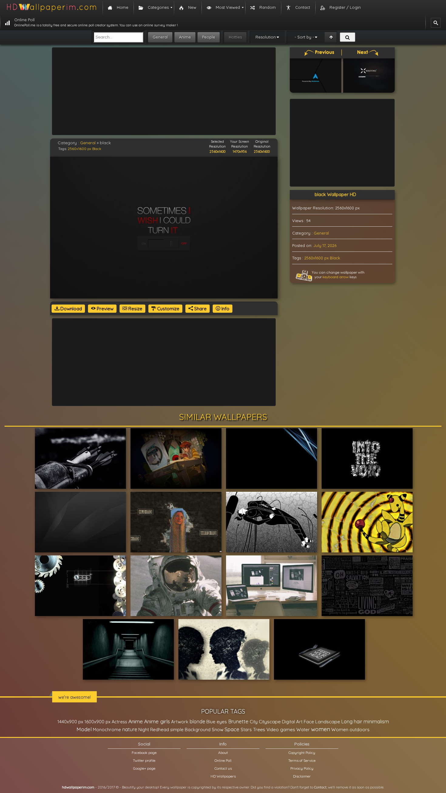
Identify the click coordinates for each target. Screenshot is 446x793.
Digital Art (292, 722)
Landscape (327, 721)
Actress (119, 722)
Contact (320, 787)
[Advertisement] (163, 91)
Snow (217, 729)
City (254, 722)
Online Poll (223, 760)
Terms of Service (302, 760)
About (223, 752)
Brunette (238, 721)
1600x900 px (97, 722)
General (160, 37)
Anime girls (157, 721)
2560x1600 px (79, 148)
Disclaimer (302, 776)
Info (224, 309)
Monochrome (107, 729)
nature (129, 729)
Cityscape (270, 721)
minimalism (376, 721)
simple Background (190, 729)
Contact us (223, 768)
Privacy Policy (301, 768)
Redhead (159, 729)
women (320, 729)
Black (96, 148)
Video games (280, 729)
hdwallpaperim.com (78, 787)
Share (200, 309)
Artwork (179, 722)
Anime (185, 37)
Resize (134, 309)
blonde (197, 721)
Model (84, 729)
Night (143, 729)
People (208, 37)
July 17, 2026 (324, 245)
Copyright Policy (302, 752)
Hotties (235, 37)
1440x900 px (70, 722)
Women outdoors (350, 729)
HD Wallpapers (223, 776)
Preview (104, 309)
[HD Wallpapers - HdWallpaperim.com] (51, 7)
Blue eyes (216, 722)
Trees (259, 729)
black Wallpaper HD (335, 194)
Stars (246, 729)
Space (232, 729)
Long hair (351, 721)
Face (309, 721)
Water (303, 729)
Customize (167, 309)
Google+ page (144, 768)
